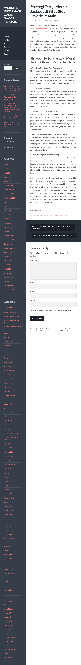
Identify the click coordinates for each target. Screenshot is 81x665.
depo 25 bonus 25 (9, 555)
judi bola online (9, 350)
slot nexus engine (9, 637)
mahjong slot (8, 362)
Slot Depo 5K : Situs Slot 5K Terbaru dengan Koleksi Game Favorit (13, 97)
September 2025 (9, 198)
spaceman (7, 489)
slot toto (6, 542)
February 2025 (9, 227)
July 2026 (7, 165)
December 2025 (9, 185)
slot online (54, 215)
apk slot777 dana (9, 308)
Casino (6, 37)
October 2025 (8, 194)
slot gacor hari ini (9, 464)
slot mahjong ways (10, 601)
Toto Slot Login (8, 510)
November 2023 (9, 290)
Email (33, 291)
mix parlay (7, 366)
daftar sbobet (8, 605)
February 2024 (9, 277)
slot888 (6, 485)
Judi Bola (7, 40)
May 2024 (7, 265)
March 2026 (8, 181)
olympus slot (8, 617)
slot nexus (47, 215)
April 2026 (7, 177)
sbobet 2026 (8, 387)
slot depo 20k (8, 452)
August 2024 (8, 252)
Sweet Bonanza (9, 502)
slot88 (6, 481)
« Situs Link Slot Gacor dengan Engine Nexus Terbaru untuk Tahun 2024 (51, 227)
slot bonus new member (11, 433)
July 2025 (7, 206)
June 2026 (7, 169)
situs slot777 (8, 613)
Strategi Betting (9, 498)
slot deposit (7, 633)
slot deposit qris (9, 530)
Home (6, 33)
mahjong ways (8, 570)
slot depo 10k (8, 448)
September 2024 (9, 248)
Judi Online (7, 354)
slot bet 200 (8, 416)
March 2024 (8, 273)
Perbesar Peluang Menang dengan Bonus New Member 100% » (54, 235)
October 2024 (8, 244)
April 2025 (7, 219)
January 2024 (8, 281)
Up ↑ (67, 331)
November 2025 (9, 190)
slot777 (6, 477)
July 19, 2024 (35, 20)
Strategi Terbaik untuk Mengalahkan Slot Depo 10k (11, 124)
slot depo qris (8, 645)
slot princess (62, 215)
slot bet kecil (8, 421)
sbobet (6, 383)
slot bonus (7, 425)
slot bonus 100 (8, 429)
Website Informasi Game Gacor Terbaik (12, 15)
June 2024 (7, 260)
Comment (34, 260)
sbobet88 (7, 391)
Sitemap (7, 47)
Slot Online (7, 469)
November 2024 (9, 240)
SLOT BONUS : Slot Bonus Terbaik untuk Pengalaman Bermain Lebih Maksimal (12, 89)
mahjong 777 (8, 551)
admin (45, 20)
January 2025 (8, 231)
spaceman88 (8, 494)
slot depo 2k (8, 590)
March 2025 (8, 223)
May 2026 (7, 173)
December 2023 (9, 286)
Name (32, 282)
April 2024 (7, 269)
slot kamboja (8, 621)
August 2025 (8, 202)
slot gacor (7, 460)
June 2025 (7, 210)
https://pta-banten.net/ (39, 28)
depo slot (7, 337)
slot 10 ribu (7, 629)
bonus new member (10, 312)
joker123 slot (8, 609)
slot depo (7, 444)
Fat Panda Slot (8, 341)
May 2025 (7, 215)
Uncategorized (8, 515)
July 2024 (7, 256)
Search (6, 64)
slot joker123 (8, 534)
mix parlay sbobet (9, 370)
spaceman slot (8, 641)
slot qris (6, 473)
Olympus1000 (8, 379)
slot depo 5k (8, 456)
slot (5, 578)
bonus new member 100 (11, 316)
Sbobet (6, 54)
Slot (5, 44)
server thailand (9, 625)
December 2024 (9, 235)
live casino (7, 358)
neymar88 (7, 375)
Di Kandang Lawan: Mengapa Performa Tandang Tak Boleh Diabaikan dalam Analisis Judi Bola (12, 107)
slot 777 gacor (8, 412)
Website (33, 300)
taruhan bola (8, 506)
